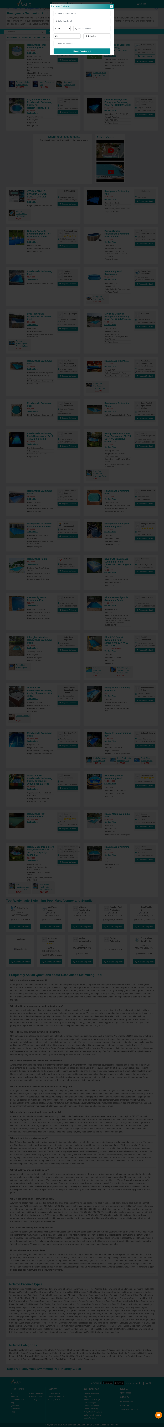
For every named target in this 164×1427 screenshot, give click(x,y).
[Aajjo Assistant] (158, 1415)
